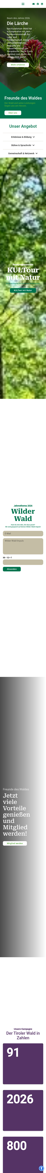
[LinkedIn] (42, 4)
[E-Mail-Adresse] (33, 4)
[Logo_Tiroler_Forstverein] (7, 4)
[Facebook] (38, 4)
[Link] (23, 1063)
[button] (23, 4)
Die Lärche (17, 23)
